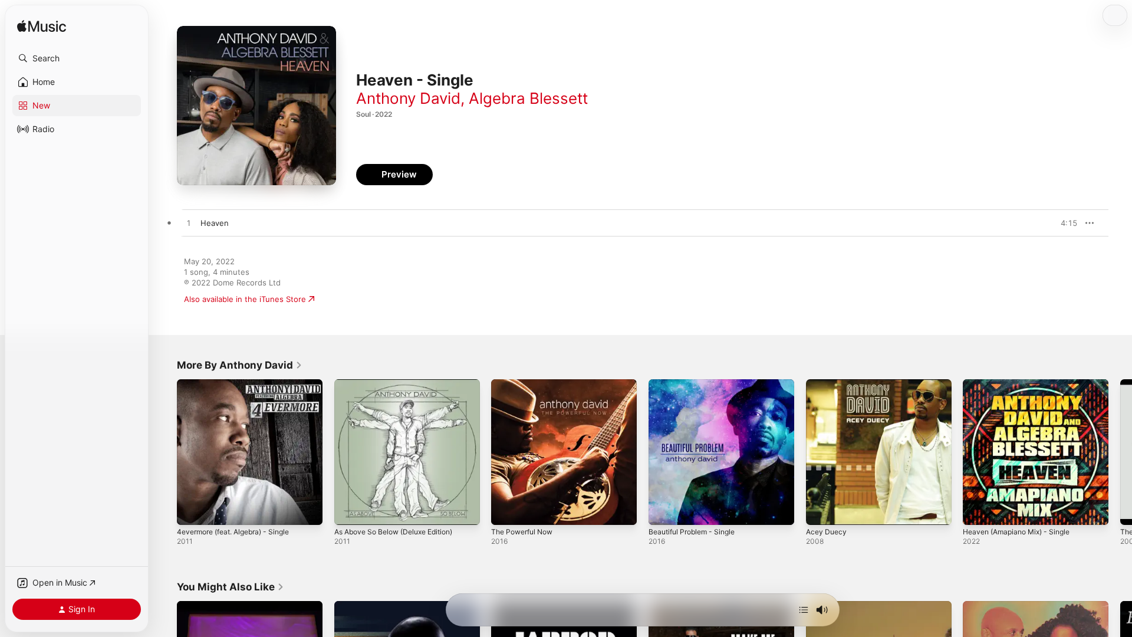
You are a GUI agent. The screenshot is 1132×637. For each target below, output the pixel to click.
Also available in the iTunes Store (245, 299)
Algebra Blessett (528, 98)
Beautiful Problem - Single (696, 384)
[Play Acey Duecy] (821, 510)
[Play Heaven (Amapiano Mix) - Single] (977, 510)
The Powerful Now (525, 384)
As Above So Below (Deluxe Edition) (401, 384)
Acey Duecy (828, 384)
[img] (41, 27)
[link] (239, 365)
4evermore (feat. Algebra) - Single (240, 384)
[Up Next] (804, 610)
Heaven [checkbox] (214, 223)
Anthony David (408, 98)
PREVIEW (1064, 222)
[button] (76, 58)
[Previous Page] (165, 451)
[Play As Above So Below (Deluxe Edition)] (349, 510)
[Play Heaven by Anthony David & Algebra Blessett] (188, 223)
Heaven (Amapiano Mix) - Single (1022, 384)
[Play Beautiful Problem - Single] (663, 510)
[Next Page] (1120, 451)
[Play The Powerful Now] (506, 510)
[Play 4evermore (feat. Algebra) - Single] (191, 510)
